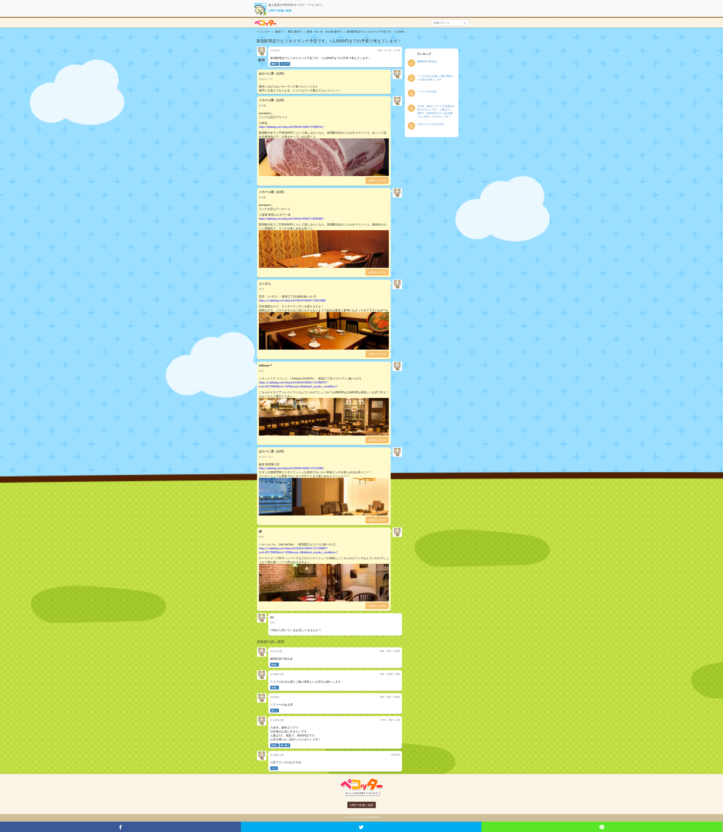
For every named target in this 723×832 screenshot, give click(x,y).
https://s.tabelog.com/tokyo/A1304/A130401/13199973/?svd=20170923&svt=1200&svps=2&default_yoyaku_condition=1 (298, 384)
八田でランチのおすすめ (430, 124)
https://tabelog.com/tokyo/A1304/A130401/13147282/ (291, 468)
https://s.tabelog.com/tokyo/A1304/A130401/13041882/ (292, 300)
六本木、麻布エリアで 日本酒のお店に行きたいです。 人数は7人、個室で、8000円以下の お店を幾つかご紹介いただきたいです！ (436, 111)
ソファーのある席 (427, 91)
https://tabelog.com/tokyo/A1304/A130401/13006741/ (291, 127)
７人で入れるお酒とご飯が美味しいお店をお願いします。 (435, 77)
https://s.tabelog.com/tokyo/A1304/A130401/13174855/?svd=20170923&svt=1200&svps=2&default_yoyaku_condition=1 (298, 550)
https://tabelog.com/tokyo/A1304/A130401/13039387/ (291, 218)
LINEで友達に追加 (280, 10)
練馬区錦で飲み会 (427, 61)
